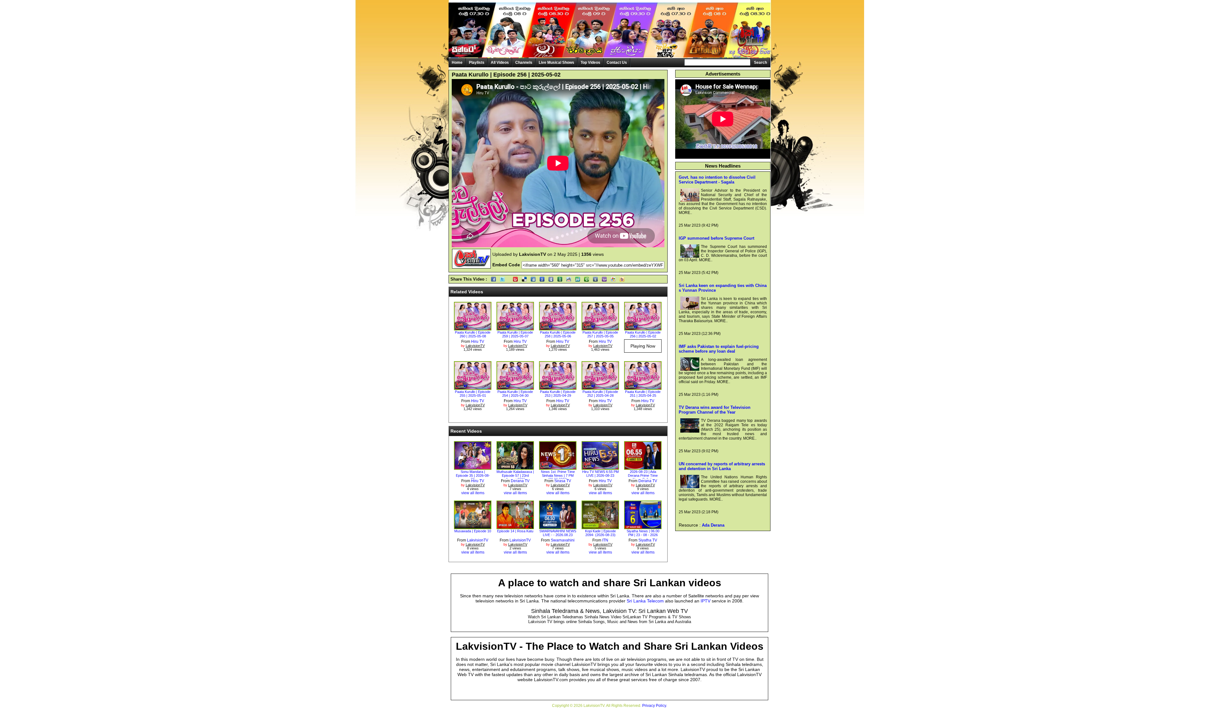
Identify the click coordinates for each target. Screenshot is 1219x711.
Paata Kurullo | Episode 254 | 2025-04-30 (515, 393)
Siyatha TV (647, 540)
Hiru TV (477, 341)
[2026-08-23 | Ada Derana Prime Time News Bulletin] (643, 467)
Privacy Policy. (654, 705)
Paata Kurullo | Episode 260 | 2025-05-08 (472, 334)
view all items (472, 493)
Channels (523, 62)
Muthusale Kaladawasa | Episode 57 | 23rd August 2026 (515, 475)
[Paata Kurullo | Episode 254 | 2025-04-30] (515, 387)
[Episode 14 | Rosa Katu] (515, 526)
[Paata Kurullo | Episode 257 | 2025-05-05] (600, 328)
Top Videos (590, 62)
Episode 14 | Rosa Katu (515, 531)
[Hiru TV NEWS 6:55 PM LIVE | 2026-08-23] (600, 467)
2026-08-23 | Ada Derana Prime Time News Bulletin (643, 475)
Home (457, 62)
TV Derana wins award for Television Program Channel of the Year (714, 410)
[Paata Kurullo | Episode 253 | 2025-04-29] (558, 387)
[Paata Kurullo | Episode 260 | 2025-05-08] (473, 328)
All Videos (500, 62)
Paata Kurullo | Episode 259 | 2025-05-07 (515, 334)
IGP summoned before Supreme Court (716, 238)
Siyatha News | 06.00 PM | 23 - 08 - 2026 (643, 533)
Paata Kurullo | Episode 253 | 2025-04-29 (558, 393)
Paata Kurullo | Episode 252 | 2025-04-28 (600, 393)
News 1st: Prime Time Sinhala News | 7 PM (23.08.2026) (558, 475)
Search (760, 62)
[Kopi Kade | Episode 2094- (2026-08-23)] (600, 526)
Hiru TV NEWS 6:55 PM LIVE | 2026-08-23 (600, 473)
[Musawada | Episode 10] (473, 526)
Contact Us (617, 62)
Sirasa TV (562, 481)
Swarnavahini (563, 540)
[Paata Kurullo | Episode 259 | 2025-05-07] (515, 328)
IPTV (705, 600)
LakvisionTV (477, 540)
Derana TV (520, 481)
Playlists (476, 62)
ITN (605, 540)
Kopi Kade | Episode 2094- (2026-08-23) (600, 533)
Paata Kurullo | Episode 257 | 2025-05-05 (600, 334)
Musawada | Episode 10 (472, 531)
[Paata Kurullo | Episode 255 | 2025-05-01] (473, 387)
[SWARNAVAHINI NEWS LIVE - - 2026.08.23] (558, 526)
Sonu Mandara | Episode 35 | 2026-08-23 (473, 475)
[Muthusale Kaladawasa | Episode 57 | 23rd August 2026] (515, 467)
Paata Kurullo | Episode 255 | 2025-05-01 (472, 393)
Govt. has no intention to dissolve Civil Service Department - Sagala (717, 179)
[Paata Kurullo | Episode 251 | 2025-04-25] (643, 387)
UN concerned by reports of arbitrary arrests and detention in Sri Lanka (722, 466)
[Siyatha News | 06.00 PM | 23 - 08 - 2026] (643, 526)
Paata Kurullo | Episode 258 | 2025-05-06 (558, 334)
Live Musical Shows (556, 62)
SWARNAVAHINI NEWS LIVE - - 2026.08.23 (557, 533)
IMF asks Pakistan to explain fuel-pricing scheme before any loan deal (719, 349)
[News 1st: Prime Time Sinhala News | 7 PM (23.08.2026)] (558, 467)
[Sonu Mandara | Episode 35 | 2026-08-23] (473, 467)
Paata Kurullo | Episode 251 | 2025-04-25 (643, 393)
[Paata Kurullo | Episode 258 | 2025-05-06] (558, 328)
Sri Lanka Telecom (645, 600)
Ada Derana (713, 525)
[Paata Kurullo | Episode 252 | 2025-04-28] (600, 387)
